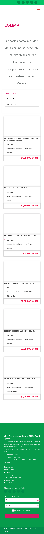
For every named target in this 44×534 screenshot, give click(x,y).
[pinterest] (27, 2)
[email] (14, 2)
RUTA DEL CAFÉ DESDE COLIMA (15, 187)
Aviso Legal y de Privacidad (12, 477)
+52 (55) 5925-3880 (12, 449)
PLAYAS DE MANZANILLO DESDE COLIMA (19, 283)
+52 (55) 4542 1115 (25, 449)
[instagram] (36, 2)
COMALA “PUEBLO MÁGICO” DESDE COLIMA (20, 378)
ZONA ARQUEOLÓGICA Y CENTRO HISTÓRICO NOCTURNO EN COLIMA (21, 139)
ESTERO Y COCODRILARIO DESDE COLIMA (19, 331)
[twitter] (32, 2)
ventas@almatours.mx (13, 457)
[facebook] (19, 2)
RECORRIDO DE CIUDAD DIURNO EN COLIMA (20, 235)
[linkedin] (23, 2)
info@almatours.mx (12, 454)
